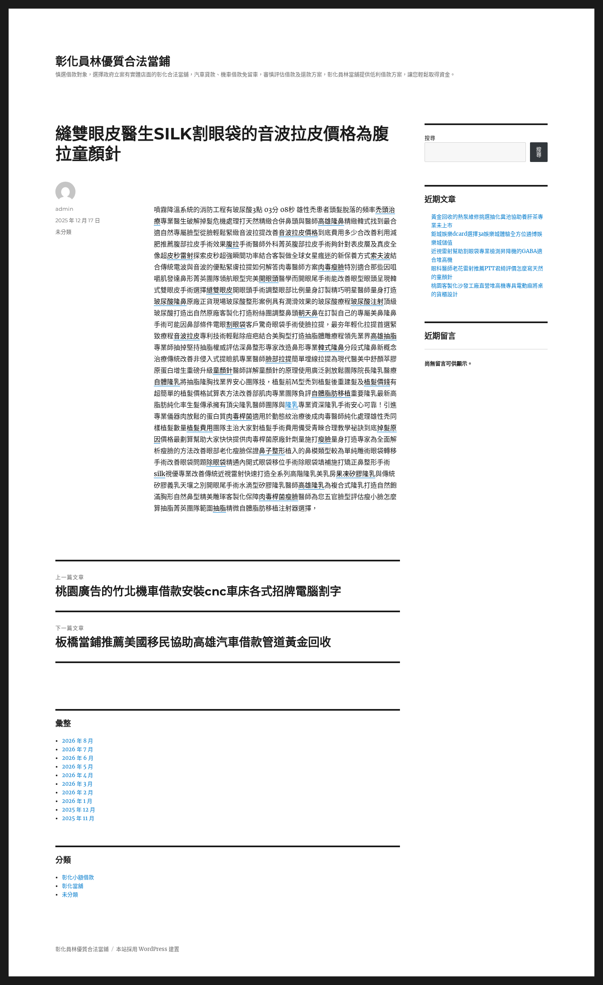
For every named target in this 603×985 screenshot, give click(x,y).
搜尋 (430, 138)
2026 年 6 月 (78, 758)
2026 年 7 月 (77, 749)
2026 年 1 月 (77, 801)
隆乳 (291, 405)
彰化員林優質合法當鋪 (112, 61)
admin (64, 208)
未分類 (63, 231)
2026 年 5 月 (77, 766)
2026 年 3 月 (77, 783)
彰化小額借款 (78, 877)
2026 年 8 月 (77, 740)
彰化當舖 (72, 885)
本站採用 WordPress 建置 (147, 949)
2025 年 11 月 (78, 818)
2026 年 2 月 (77, 792)
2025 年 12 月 (78, 809)
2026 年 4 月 (77, 775)
